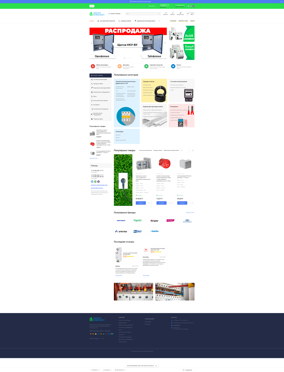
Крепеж (117, 137)
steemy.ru (97, 338)
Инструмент (174, 106)
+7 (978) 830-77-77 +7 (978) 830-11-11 (164, 5)
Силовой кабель (147, 85)
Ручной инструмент (175, 112)
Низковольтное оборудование (125, 327)
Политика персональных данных (96, 330)
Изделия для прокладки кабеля (153, 106)
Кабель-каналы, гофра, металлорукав (152, 110)
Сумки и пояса (174, 120)
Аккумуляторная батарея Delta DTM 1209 (158, 249)
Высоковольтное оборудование (126, 339)
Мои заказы (147, 324)
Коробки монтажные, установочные (152, 116)
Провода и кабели (148, 81)
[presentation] (91, 43)
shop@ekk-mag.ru (176, 325)
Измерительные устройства (177, 115)
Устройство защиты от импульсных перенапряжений (121, 95)
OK (156, 365)
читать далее (118, 275)
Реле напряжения (131, 90)
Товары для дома (123, 341)
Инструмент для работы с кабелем (178, 110)
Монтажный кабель (148, 87)
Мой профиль (148, 321)
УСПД (171, 90)
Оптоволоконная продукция (125, 337)
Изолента (118, 135)
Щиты (120, 329)
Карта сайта (107, 330)
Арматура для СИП (147, 92)
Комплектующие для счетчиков (178, 87)
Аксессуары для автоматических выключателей (131, 95)
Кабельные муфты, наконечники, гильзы (153, 95)
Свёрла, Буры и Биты (121, 140)
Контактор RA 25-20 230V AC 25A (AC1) (130, 253)
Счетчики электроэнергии (178, 81)
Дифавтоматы (130, 86)
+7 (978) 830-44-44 (179, 5)
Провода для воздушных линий (150, 90)
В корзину (140, 203)
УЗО (117, 90)
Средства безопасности (176, 117)
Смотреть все (93, 158)
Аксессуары (119, 131)
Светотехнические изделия (125, 332)
